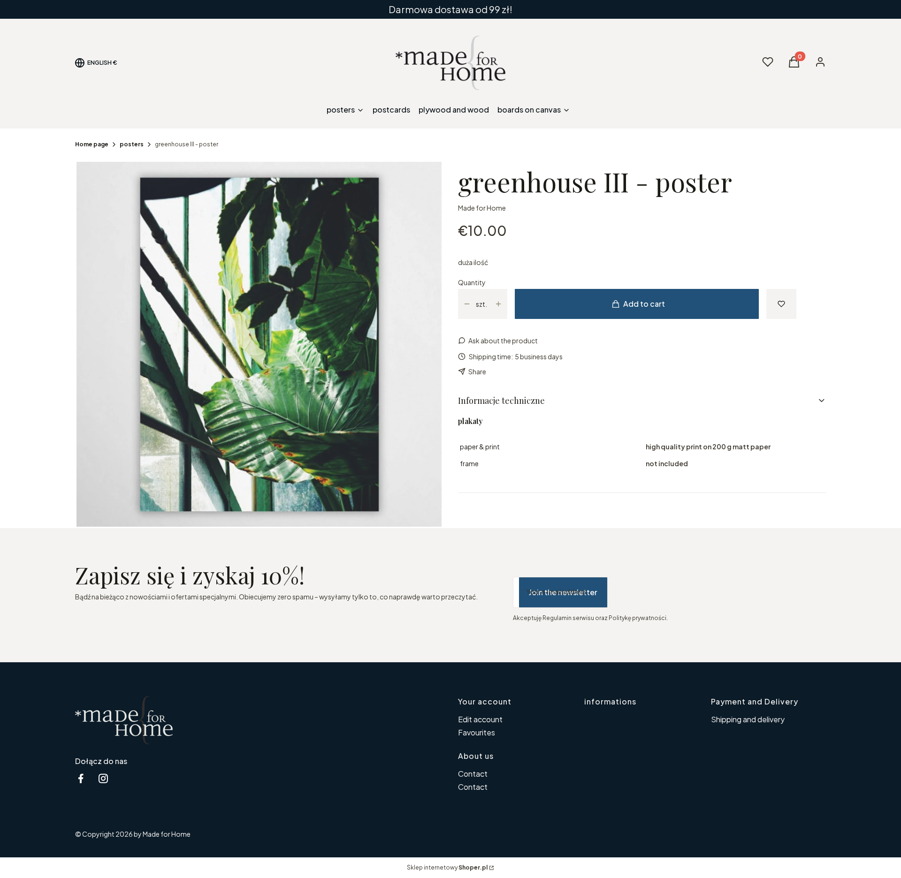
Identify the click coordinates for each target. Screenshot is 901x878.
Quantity (472, 282)
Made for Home (482, 208)
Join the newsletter (563, 592)
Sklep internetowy (447, 867)
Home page (91, 144)
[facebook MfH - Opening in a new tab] (80, 778)
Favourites (476, 732)
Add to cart (644, 304)
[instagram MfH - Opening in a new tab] (103, 778)
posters (132, 144)
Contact (473, 774)
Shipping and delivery (748, 719)
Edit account (480, 719)
